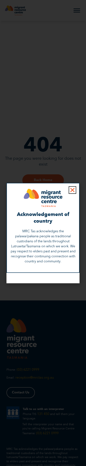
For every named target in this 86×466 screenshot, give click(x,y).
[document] (43, 233)
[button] (72, 190)
